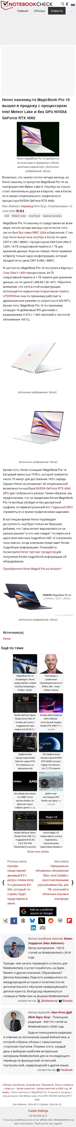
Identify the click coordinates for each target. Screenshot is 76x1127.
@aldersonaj (48, 1001)
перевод (27, 206)
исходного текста (50, 938)
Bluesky (67, 1001)
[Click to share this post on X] (41, 920)
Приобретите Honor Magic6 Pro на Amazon (31, 569)
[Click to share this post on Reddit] (51, 920)
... (72, 11)
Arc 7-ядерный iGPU (59, 507)
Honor (7, 638)
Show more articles (38, 851)
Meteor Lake (19, 215)
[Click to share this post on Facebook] (13, 920)
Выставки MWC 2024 (32, 232)
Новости (57, 11)
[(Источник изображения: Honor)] (37, 358)
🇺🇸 (18, 211)
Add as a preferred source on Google (41, 911)
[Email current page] (42, 928)
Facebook (66, 1070)
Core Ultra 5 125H (14, 273)
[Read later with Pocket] (60, 920)
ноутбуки (34, 215)
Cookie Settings (38, 1111)
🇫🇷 (22, 211)
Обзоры (39, 11)
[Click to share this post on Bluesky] (32, 920)
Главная (22, 11)
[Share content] (5, 920)
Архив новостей (25, 1088)
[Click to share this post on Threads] (23, 920)
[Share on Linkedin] (33, 927)
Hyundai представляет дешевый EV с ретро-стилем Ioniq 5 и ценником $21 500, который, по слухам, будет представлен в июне (20, 884)
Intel (6, 215)
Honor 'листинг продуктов (38, 552)
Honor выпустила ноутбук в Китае (32, 237)
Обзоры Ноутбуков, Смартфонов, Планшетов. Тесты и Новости (38, 1084)
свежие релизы (52, 215)
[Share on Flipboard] (69, 920)
